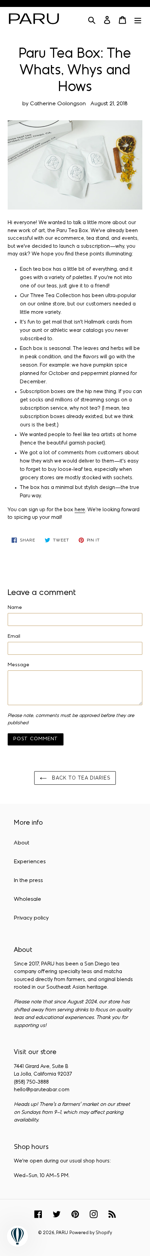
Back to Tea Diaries (80, 778)
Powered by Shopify (90, 1233)
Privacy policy (31, 918)
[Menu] (137, 20)
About (21, 843)
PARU (62, 1233)
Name (15, 607)
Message (18, 665)
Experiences (30, 861)
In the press (28, 880)
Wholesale (27, 899)
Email (14, 636)
